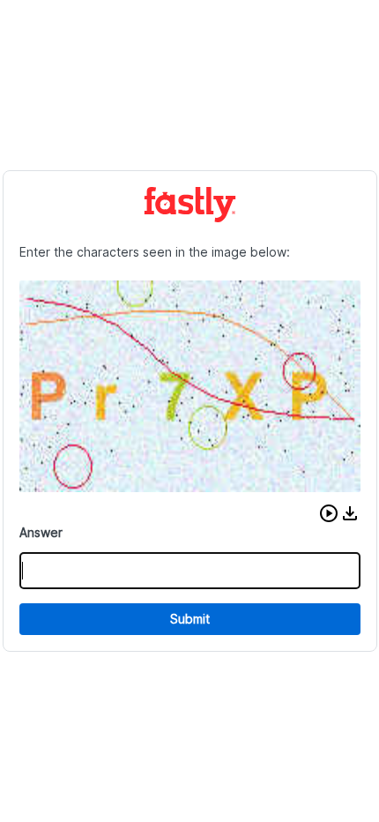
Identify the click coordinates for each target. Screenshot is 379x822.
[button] (328, 513)
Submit (190, 618)
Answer (41, 532)
